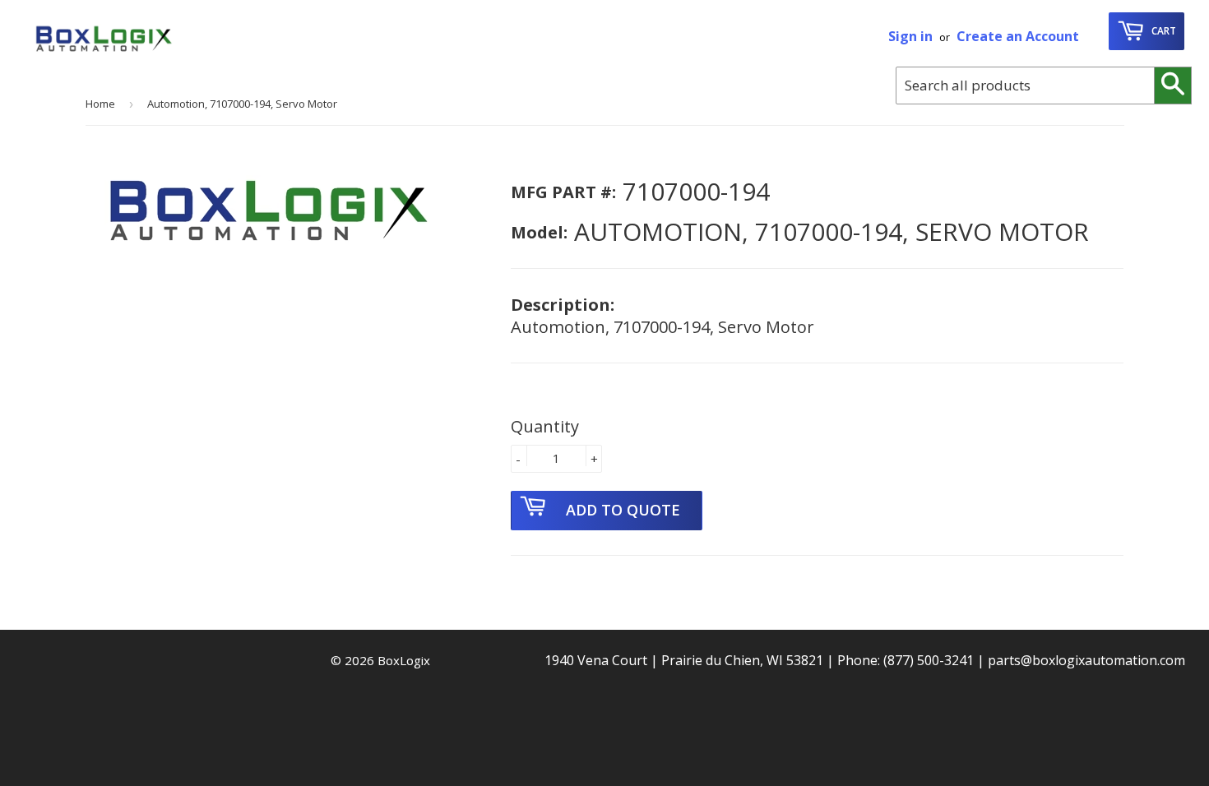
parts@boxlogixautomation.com (1086, 660)
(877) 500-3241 (928, 660)
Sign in (910, 36)
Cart (1162, 31)
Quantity (545, 426)
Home (100, 103)
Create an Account (1018, 36)
